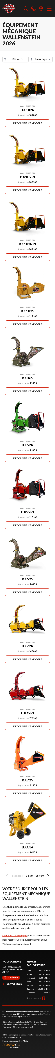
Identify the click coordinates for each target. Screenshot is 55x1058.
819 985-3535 (14, 983)
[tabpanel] (38, 982)
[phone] (33, 8)
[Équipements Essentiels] (8, 8)
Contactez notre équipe (14, 935)
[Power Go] (27, 1045)
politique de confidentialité (24, 1024)
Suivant (40, 875)
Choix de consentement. (23, 1027)
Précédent (17, 875)
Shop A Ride (23, 1041)
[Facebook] (44, 998)
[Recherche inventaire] (26, 8)
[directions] (41, 8)
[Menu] (49, 8)
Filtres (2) (17, 59)
